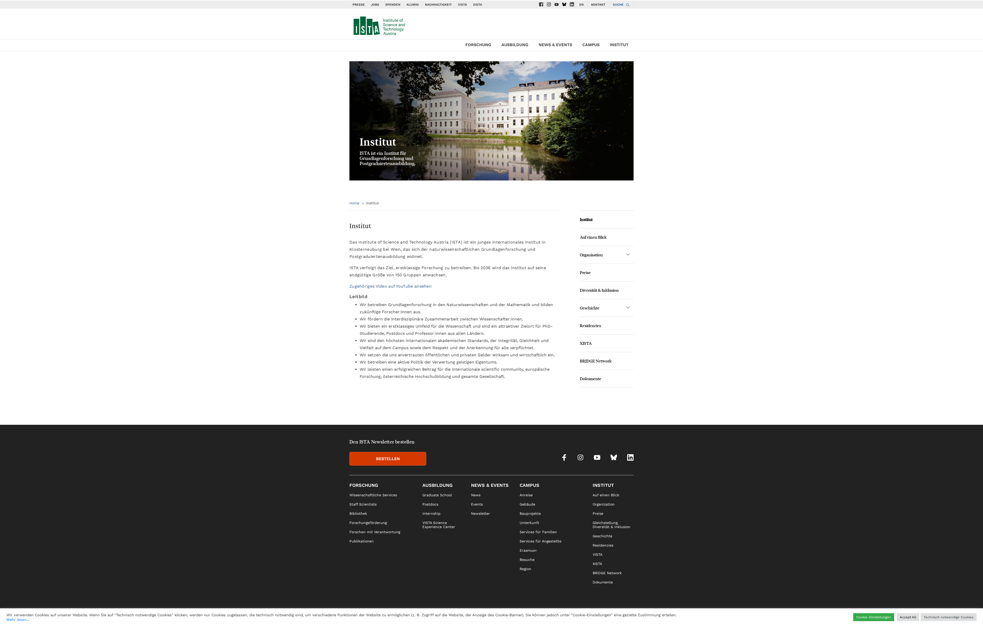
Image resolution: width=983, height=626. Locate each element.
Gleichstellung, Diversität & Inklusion (611, 525)
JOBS (375, 4)
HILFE (564, 615)
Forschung (478, 44)
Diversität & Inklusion (599, 290)
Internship (431, 513)
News (475, 495)
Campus (591, 44)
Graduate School (437, 495)
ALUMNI (413, 4)
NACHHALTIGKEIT (438, 4)
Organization (604, 504)
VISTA (462, 4)
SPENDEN (392, 4)
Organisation (591, 254)
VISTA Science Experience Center (438, 525)
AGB (630, 615)
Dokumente (590, 378)
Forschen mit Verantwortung (374, 532)
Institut (619, 44)
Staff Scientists (363, 504)
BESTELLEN (388, 458)
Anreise (526, 495)
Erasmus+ (528, 550)
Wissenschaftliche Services (373, 495)
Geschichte (590, 307)
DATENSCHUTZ (610, 615)
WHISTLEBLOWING (540, 615)
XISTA (477, 4)
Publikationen (361, 541)
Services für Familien (538, 532)
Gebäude (527, 504)
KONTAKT (598, 4)
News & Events (555, 44)
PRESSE (358, 4)
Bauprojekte (530, 513)
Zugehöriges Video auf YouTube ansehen (390, 286)
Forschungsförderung (368, 523)
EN (581, 4)
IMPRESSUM (583, 615)
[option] (491, 120)
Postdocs (430, 504)
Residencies (590, 325)
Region (525, 569)
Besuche (527, 560)
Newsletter (480, 513)
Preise (585, 272)
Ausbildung (514, 44)
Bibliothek (358, 513)
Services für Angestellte (540, 541)
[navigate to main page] (378, 24)
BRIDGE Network (596, 361)
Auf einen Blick (593, 237)
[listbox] (491, 120)
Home (354, 203)
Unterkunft (529, 523)
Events (477, 504)
